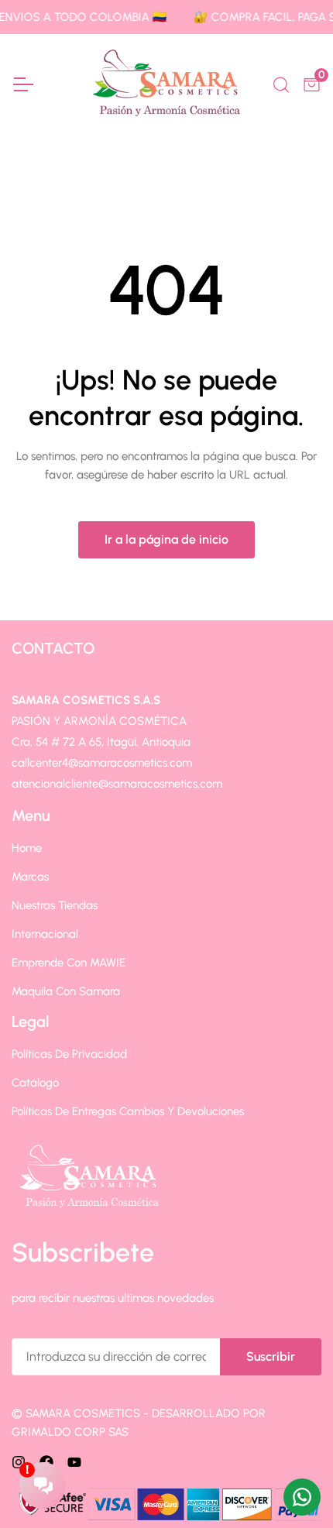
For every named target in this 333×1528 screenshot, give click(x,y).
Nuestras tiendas (55, 905)
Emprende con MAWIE (68, 963)
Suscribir (270, 1356)
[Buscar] (280, 82)
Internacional (45, 934)
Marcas (30, 877)
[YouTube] (74, 1462)
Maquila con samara (66, 991)
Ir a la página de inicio (166, 539)
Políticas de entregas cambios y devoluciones (128, 1111)
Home (27, 848)
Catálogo (35, 1083)
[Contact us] (302, 1497)
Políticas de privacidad (69, 1054)
